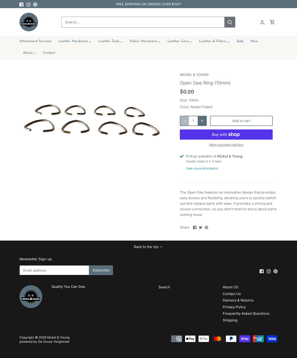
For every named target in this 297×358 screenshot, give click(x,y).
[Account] (262, 22)
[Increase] (202, 121)
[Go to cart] (272, 22)
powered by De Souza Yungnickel (44, 341)
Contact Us (232, 294)
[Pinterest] (35, 4)
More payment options (226, 144)
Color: (185, 107)
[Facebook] (21, 4)
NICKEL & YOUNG (194, 74)
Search (164, 287)
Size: (184, 100)
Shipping (230, 320)
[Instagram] (28, 4)
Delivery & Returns (238, 300)
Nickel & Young (58, 337)
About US (230, 287)
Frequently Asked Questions (246, 313)
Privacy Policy (234, 307)
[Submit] (229, 22)
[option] (94, 123)
